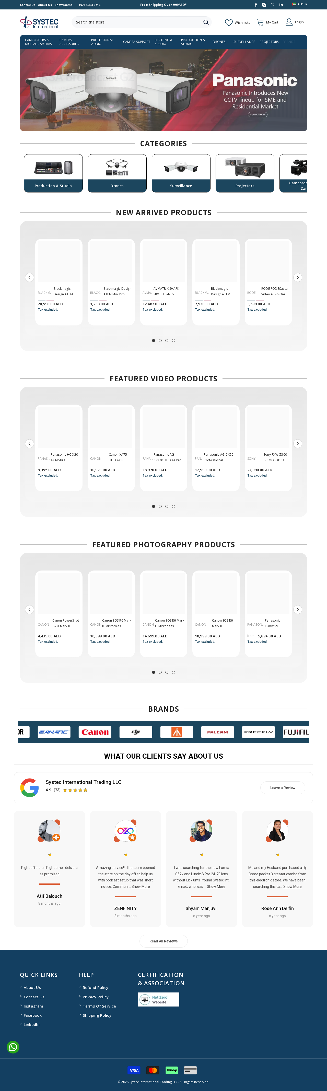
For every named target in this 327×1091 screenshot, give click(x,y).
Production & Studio (193, 42)
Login (299, 22)
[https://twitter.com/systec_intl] (272, 4)
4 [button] (173, 340)
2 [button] (160, 340)
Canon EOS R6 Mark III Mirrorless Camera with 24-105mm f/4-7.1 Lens (117, 623)
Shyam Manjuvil (201, 908)
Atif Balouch (49, 896)
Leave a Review (282, 788)
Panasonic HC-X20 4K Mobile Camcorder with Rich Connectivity (64, 457)
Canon (96, 458)
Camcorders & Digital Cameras (38, 42)
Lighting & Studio (163, 42)
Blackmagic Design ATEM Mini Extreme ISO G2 (223, 291)
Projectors (269, 42)
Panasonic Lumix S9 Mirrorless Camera (272, 623)
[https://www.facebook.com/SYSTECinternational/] (255, 4)
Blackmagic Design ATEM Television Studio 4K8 (66, 291)
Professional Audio (102, 42)
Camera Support (136, 42)
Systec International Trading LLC (83, 782)
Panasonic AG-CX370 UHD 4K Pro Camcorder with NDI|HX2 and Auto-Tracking (168, 457)
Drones (219, 42)
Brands (289, 42)
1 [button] (153, 340)
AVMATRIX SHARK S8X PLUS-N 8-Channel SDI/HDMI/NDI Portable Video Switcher (166, 291)
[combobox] (136, 22)
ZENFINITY (125, 908)
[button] (24, 90)
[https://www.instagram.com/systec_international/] (264, 4)
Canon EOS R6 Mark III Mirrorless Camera (222, 623)
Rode (251, 292)
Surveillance (244, 42)
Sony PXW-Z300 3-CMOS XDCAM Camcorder (275, 457)
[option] (163, 90)
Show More (141, 886)
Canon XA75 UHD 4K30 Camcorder (118, 457)
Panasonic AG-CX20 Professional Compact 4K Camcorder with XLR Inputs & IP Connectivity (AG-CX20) (219, 457)
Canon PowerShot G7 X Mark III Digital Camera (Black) (65, 623)
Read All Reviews (163, 941)
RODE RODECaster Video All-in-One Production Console (275, 291)
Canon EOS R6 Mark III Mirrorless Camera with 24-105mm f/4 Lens (169, 623)
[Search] (142, 22)
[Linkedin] (281, 4)
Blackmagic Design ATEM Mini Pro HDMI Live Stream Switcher (117, 291)
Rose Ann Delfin (277, 908)
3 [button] (166, 340)
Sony (251, 458)
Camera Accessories (69, 42)
